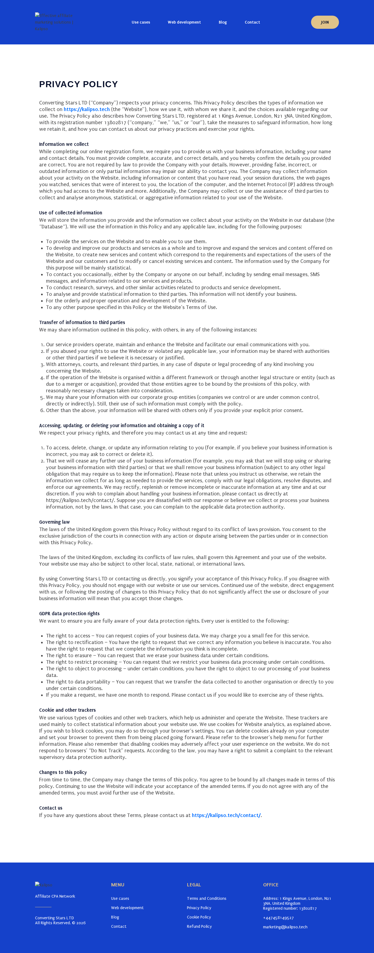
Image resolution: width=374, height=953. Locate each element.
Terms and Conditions (206, 898)
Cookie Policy (199, 917)
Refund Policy (199, 926)
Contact (252, 22)
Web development (184, 22)
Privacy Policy (199, 907)
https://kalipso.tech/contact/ (80, 500)
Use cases (141, 22)
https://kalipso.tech (87, 109)
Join (325, 22)
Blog (223, 22)
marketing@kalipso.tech (285, 926)
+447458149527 (278, 917)
